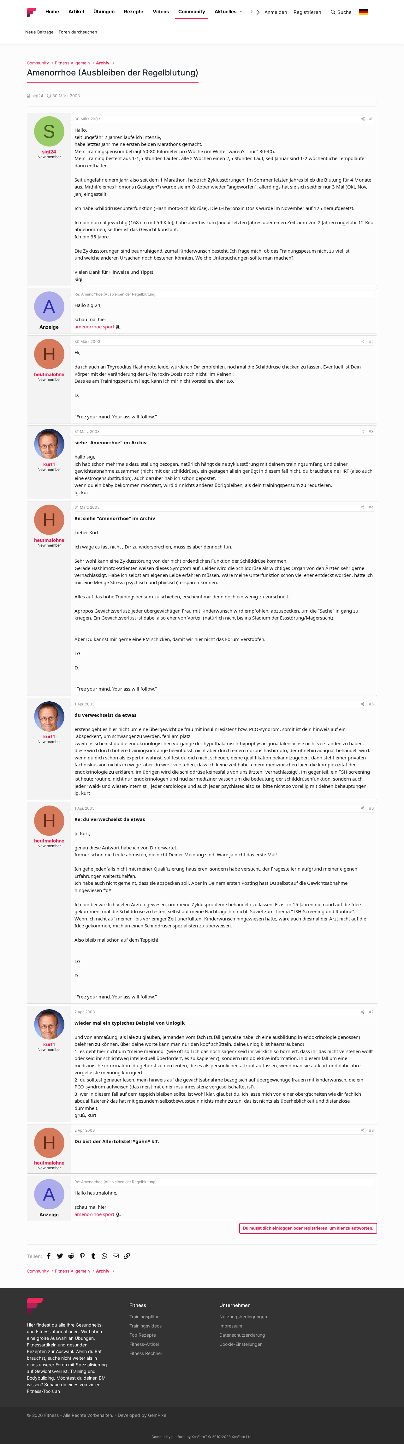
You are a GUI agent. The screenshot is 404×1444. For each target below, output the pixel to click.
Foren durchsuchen (78, 31)
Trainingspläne (144, 1316)
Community (191, 12)
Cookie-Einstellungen (241, 1344)
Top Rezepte (142, 1335)
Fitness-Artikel (144, 1344)
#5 (371, 704)
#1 (371, 119)
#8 (371, 1130)
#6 (371, 808)
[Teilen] (363, 119)
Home (52, 12)
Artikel (76, 12)
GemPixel (157, 1415)
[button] (241, 12)
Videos (161, 12)
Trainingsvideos (145, 1325)
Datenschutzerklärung (242, 1335)
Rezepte (133, 12)
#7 (371, 1012)
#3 (371, 431)
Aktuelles (225, 12)
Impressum (230, 1325)
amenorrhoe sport (94, 326)
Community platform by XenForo (202, 1437)
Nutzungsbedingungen (243, 1316)
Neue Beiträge (39, 31)
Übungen (104, 12)
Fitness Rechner (145, 1353)
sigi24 (37, 95)
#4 (371, 507)
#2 (371, 341)
